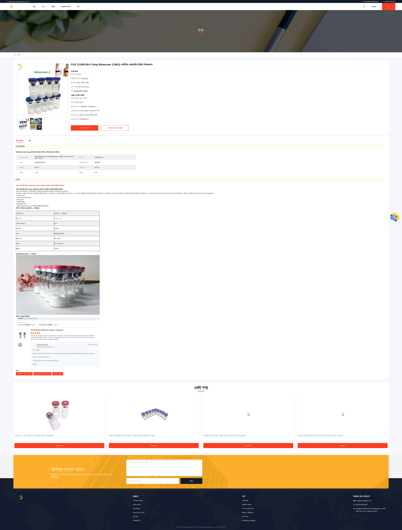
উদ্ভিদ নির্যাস (245, 516)
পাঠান (191, 481)
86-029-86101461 (390, 1)
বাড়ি (34, 6)
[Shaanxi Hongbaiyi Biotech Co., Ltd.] (13, 6)
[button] (17, 419)
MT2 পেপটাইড (58, 374)
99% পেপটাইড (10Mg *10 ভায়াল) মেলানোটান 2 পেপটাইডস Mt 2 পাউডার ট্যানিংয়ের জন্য (323, 436)
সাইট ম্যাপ (135, 516)
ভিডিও (53, 6)
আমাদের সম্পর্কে (66, 6)
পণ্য (43, 6)
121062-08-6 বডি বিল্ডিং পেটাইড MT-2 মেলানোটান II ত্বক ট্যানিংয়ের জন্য (130, 436)
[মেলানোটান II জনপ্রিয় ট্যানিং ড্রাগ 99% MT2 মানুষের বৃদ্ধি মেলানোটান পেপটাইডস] (248, 414)
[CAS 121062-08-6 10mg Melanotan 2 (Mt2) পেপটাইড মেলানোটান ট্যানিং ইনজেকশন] (42, 89)
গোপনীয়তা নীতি (136, 520)
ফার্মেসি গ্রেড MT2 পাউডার (24, 374)
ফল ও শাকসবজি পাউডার (248, 508)
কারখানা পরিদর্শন (137, 504)
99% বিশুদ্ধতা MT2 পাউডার (42, 374)
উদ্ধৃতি (388, 6)
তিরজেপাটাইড (245, 500)
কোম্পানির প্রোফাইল (138, 500)
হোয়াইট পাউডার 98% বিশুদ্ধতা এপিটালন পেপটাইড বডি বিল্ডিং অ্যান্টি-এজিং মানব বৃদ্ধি (37, 436)
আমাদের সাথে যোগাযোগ (138, 512)
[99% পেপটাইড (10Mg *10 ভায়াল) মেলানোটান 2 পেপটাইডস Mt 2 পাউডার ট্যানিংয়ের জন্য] (343, 414)
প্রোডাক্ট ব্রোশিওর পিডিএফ (81, 91)
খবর (78, 6)
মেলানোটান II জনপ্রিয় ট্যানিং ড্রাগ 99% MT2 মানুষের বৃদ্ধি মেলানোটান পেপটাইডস (225, 436)
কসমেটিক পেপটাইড (246, 504)
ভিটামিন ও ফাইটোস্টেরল (248, 512)
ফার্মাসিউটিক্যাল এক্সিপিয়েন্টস (248, 520)
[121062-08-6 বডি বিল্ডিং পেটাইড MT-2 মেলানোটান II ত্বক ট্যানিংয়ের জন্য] (154, 414)
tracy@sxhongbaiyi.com (372, 1)
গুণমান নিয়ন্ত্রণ (136, 508)
